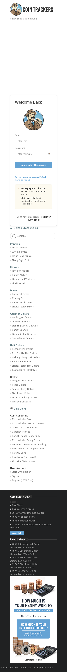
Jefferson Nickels (20, 270)
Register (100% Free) (22, 480)
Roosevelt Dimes (20, 293)
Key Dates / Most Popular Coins (28, 448)
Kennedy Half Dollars (22, 348)
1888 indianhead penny (23, 516)
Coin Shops (17, 505)
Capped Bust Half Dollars (24, 369)
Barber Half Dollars (21, 361)
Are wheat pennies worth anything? (29, 444)
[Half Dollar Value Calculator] (33, 641)
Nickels (14, 267)
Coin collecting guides (23, 508)
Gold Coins (20, 408)
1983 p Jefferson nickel (23, 520)
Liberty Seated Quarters (24, 334)
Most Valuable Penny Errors (26, 440)
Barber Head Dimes (22, 302)
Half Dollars (17, 345)
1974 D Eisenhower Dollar (25, 564)
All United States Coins (24, 228)
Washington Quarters (23, 317)
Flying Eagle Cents (21, 260)
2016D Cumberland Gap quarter (28, 512)
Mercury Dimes (19, 298)
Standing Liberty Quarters (25, 325)
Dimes (13, 290)
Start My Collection (21, 471)
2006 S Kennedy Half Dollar (26, 544)
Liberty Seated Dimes (23, 306)
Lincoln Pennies (20, 247)
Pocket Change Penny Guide (26, 435)
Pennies (15, 244)
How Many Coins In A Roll (25, 456)
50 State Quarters (21, 321)
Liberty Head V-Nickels (23, 279)
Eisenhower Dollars (21, 393)
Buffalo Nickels (19, 274)
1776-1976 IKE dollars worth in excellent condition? (31, 526)
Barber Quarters (20, 329)
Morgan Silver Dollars (23, 380)
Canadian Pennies (21, 431)
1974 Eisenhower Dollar (24, 570)
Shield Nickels (19, 283)
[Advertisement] (33, 55)
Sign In (15, 476)
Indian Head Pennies (22, 255)
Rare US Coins (19, 452)
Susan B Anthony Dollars (24, 397)
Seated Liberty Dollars (23, 388)
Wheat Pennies (19, 251)
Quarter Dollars (19, 313)
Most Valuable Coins (22, 419)
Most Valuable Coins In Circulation (29, 423)
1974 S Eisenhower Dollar (25, 550)
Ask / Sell (17, 533)
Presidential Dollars (21, 401)
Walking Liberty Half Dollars (26, 357)
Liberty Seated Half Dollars (25, 365)
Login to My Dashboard (33, 165)
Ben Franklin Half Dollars (24, 353)
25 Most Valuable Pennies (25, 427)
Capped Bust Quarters (23, 338)
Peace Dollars (19, 384)
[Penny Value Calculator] (33, 597)
